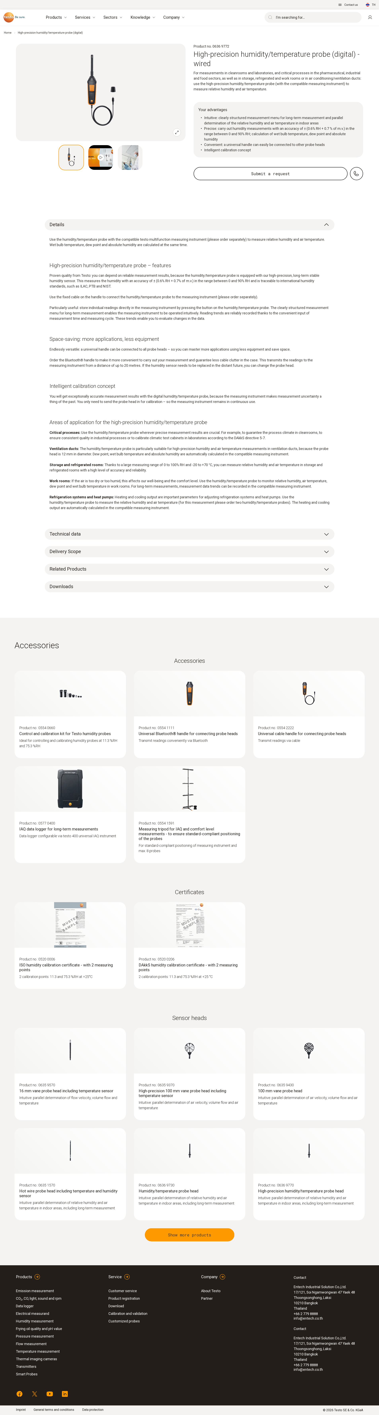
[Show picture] (71, 157)
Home (8, 32)
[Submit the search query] (269, 17)
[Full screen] (177, 132)
